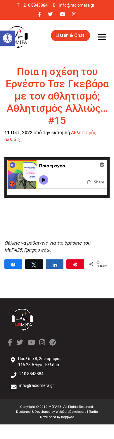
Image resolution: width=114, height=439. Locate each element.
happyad (67, 417)
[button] (7, 38)
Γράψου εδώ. (37, 250)
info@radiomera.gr (76, 5)
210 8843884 (35, 5)
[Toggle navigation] (101, 37)
